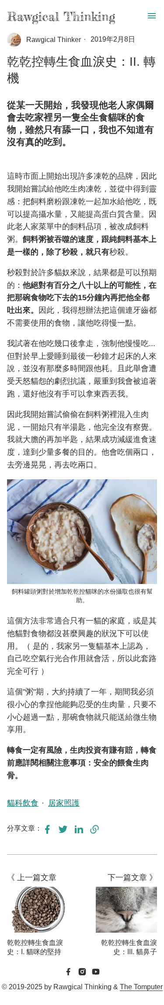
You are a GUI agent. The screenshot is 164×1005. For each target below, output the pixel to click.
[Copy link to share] (94, 830)
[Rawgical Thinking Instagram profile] (82, 972)
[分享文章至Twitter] (63, 832)
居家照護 (64, 803)
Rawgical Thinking (61, 16)
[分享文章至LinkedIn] (78, 832)
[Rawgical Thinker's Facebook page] (68, 972)
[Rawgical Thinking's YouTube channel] (95, 972)
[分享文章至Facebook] (47, 832)
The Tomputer (141, 987)
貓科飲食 (22, 803)
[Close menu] (152, 16)
